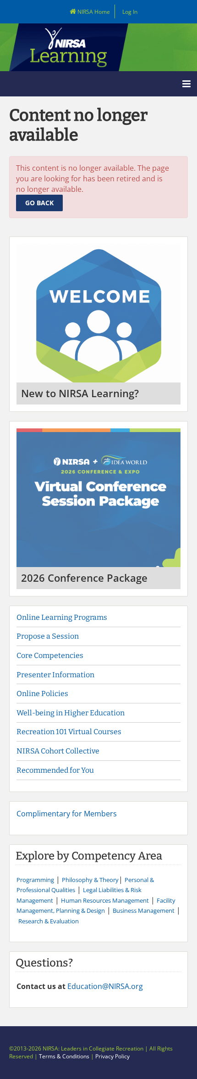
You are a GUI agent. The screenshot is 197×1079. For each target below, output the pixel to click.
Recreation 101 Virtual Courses (68, 731)
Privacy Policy (112, 1056)
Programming (35, 880)
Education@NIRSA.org (105, 986)
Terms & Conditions (64, 1056)
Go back (39, 202)
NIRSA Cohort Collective (57, 751)
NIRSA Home (93, 12)
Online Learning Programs (61, 617)
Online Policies (42, 693)
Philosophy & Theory (90, 880)
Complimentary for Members (66, 814)
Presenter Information (55, 674)
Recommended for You (55, 770)
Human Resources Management (105, 900)
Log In (129, 12)
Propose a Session (47, 636)
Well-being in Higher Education (70, 712)
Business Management (144, 910)
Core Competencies (50, 655)
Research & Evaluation (48, 921)
